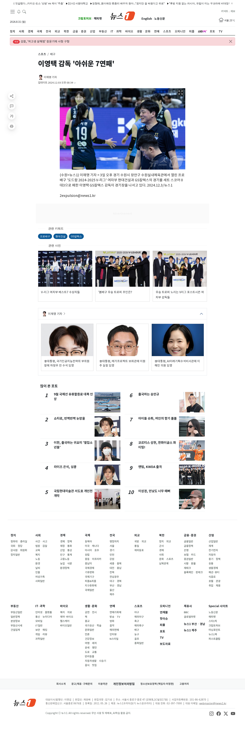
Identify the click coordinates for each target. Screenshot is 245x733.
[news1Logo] (25, 702)
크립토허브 (84, 18)
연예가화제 (115, 612)
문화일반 (89, 630)
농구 (136, 634)
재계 (211, 546)
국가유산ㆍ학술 (93, 625)
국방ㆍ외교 (140, 541)
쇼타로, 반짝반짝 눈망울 (69, 418)
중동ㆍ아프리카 (93, 559)
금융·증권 (190, 535)
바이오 (64, 606)
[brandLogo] (122, 15)
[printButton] (11, 126)
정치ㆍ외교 (165, 541)
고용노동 (64, 559)
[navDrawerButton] (12, 12)
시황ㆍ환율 (190, 563)
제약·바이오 (66, 616)
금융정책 (188, 546)
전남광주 (114, 576)
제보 (232, 11)
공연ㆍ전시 (91, 612)
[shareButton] (11, 96)
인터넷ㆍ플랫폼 (43, 612)
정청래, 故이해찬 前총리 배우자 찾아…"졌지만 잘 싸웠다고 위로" (115, 3)
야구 (136, 612)
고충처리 (184, 683)
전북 (112, 572)
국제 (87, 535)
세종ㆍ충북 (115, 563)
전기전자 (213, 550)
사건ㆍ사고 (41, 541)
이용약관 (102, 683)
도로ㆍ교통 (91, 652)
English (147, 19)
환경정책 (64, 568)
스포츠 (138, 606)
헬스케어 (64, 621)
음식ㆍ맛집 (91, 665)
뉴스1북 (213, 634)
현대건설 (60, 236)
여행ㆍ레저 (91, 643)
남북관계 (163, 563)
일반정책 (15, 616)
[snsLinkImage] (211, 713)
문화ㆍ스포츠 (166, 559)
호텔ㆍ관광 (214, 581)
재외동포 (139, 550)
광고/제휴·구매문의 (81, 683)
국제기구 (89, 576)
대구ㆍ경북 (115, 581)
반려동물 (89, 656)
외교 (137, 535)
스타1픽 (213, 621)
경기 (112, 550)
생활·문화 (91, 606)
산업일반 (213, 541)
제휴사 (188, 606)
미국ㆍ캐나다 (92, 546)
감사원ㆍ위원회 (19, 550)
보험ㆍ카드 (190, 554)
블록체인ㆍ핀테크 (193, 572)
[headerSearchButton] (24, 11)
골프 (136, 638)
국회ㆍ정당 (16, 546)
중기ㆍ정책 (214, 559)
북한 (161, 535)
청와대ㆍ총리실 (19, 541)
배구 (136, 630)
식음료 (212, 576)
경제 (62, 535)
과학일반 (40, 638)
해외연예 (114, 630)
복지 (37, 554)
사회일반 (40, 581)
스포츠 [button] (42, 54)
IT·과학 (40, 606)
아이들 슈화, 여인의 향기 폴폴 (157, 418)
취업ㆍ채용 (214, 585)
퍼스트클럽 (214, 638)
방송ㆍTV (115, 616)
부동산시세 (16, 625)
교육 (37, 550)
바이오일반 (66, 625)
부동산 (15, 606)
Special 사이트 (218, 606)
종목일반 (139, 643)
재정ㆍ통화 (66, 546)
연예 (112, 606)
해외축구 (139, 625)
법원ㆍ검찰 (41, 546)
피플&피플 (90, 581)
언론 (87, 634)
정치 (13, 535)
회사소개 (61, 683)
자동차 (212, 554)
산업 (211, 535)
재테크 (187, 568)
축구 (136, 621)
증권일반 (188, 559)
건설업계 (15, 630)
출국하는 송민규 (148, 394)
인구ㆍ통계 (66, 554)
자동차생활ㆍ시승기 (95, 661)
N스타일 (114, 638)
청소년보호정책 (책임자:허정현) (157, 683)
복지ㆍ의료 (66, 612)
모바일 (38, 621)
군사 (161, 546)
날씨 (37, 568)
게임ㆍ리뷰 (41, 634)
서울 (112, 546)
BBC (186, 612)
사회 (38, 535)
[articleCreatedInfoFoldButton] (75, 82)
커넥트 (224, 11)
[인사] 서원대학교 (65, 3)
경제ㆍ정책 (66, 541)
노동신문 (159, 19)
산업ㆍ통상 (66, 550)
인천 (112, 554)
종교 (87, 621)
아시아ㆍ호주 (92, 550)
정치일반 (15, 554)
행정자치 (114, 541)
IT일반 (39, 625)
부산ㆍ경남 (115, 585)
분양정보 (15, 621)
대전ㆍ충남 (115, 568)
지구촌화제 (90, 585)
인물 (37, 572)
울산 (112, 590)
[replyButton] (11, 106)
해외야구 (139, 616)
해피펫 (98, 18)
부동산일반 (16, 612)
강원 (112, 559)
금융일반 (188, 541)
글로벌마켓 (189, 616)
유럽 (87, 554)
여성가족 (40, 576)
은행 (186, 550)
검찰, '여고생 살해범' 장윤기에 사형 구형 (41, 41)
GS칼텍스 (76, 236)
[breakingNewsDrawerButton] (19, 11)
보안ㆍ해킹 (41, 630)
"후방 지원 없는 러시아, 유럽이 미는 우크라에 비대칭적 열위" (190, 3)
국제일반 (89, 590)
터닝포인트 (214, 630)
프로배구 (45, 236)
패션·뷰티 (214, 572)
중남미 (88, 563)
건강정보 (89, 638)
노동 (37, 559)
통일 (136, 546)
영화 (112, 621)
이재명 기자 (50, 77)
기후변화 (89, 572)
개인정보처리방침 (124, 684)
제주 (112, 594)
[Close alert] (230, 41)
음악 (112, 625)
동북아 (88, 541)
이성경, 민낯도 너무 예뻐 (154, 491)
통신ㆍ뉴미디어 (43, 616)
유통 (211, 563)
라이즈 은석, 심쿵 (65, 467)
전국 (112, 535)
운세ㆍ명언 (91, 647)
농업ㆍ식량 (66, 563)
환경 (37, 563)
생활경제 (213, 568)
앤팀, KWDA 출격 (150, 467)
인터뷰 (113, 634)
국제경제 (89, 568)
